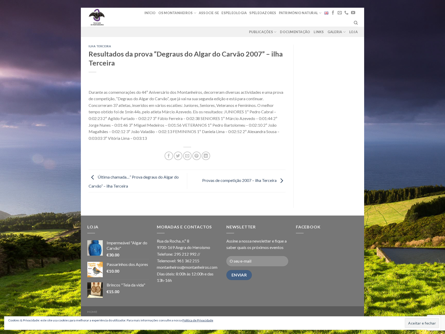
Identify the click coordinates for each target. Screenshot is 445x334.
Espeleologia (234, 13)
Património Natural (298, 13)
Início (150, 13)
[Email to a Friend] (187, 156)
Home (92, 312)
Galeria (335, 32)
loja (353, 32)
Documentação (295, 32)
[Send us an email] (340, 13)
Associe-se (209, 13)
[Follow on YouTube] (353, 13)
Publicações (261, 32)
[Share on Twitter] (178, 156)
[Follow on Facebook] (333, 13)
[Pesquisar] (356, 23)
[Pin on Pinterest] (196, 156)
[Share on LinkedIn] (206, 156)
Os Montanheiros (175, 13)
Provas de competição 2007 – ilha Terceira (239, 180)
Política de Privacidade (197, 320)
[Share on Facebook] (169, 156)
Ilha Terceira (100, 46)
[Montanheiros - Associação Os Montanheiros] (109, 17)
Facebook (308, 226)
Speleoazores (262, 13)
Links (319, 32)
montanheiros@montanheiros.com (187, 267)
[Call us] (346, 13)
